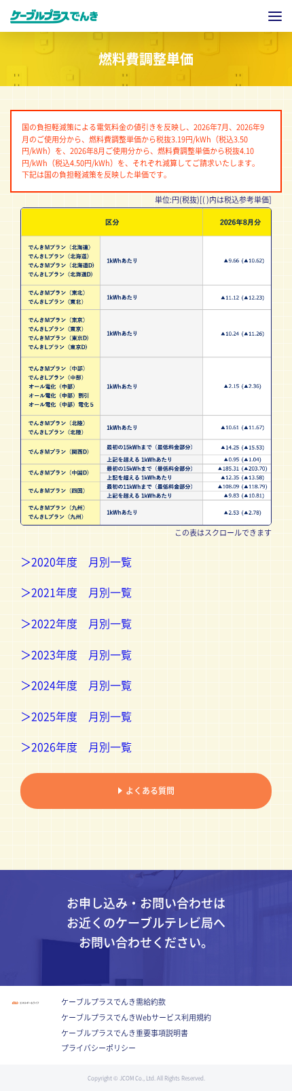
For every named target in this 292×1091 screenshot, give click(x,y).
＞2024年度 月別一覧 (76, 685)
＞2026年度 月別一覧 (76, 747)
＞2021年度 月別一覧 (76, 592)
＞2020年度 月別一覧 (76, 562)
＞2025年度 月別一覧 (76, 716)
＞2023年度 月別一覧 (76, 655)
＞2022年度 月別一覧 (76, 623)
